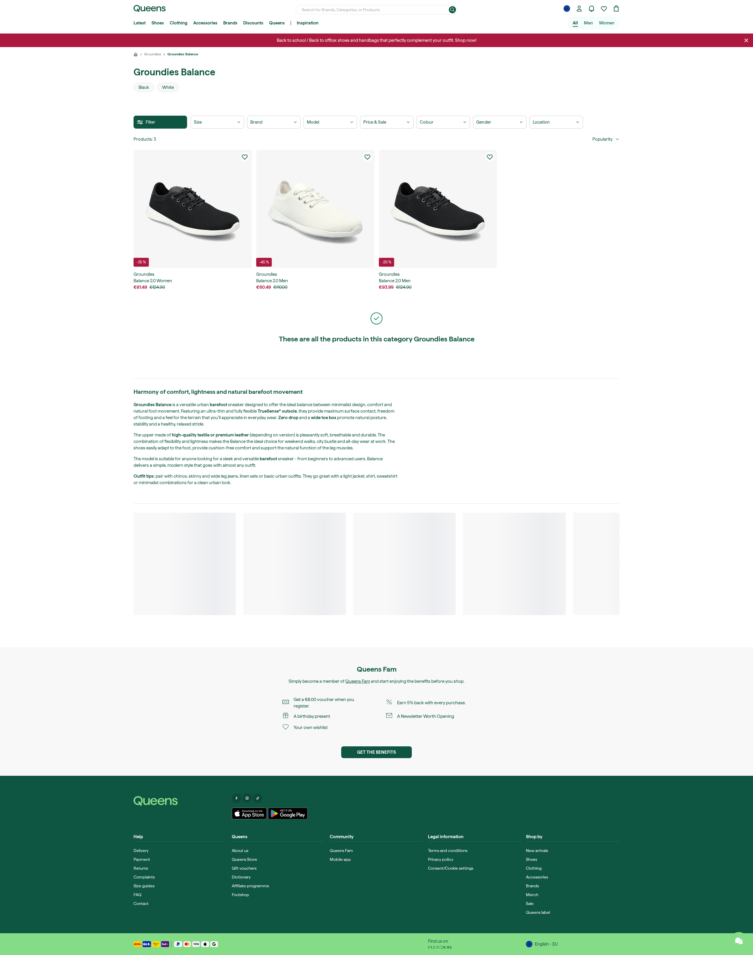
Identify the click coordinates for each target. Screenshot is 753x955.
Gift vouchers (244, 868)
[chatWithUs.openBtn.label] (739, 941)
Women (606, 23)
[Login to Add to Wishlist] (244, 157)
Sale (530, 903)
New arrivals (537, 850)
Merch (532, 894)
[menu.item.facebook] (236, 798)
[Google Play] (288, 813)
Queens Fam (357, 681)
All (575, 23)
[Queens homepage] (150, 8)
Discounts (253, 23)
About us (240, 850)
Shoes (157, 23)
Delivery (141, 850)
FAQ (137, 894)
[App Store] (249, 813)
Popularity (602, 139)
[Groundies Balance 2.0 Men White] (315, 209)
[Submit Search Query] (452, 9)
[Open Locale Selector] (567, 8)
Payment (142, 859)
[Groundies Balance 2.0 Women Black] (193, 209)
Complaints (144, 877)
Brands (230, 23)
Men (588, 23)
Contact (141, 903)
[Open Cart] (616, 8)
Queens (277, 23)
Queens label (538, 912)
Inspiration (308, 23)
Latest (140, 23)
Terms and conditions (447, 850)
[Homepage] (180, 801)
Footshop (240, 894)
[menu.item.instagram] (247, 798)
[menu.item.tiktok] (257, 798)
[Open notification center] (591, 8)
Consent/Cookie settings (450, 868)
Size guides (144, 885)
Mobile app (340, 859)
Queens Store (244, 859)
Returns (141, 868)
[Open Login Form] (579, 8)
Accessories (205, 23)
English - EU (546, 944)
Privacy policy (440, 859)
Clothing (178, 23)
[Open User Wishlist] (604, 8)
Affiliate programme (250, 885)
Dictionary (241, 877)
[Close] (746, 40)
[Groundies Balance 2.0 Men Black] (438, 209)
